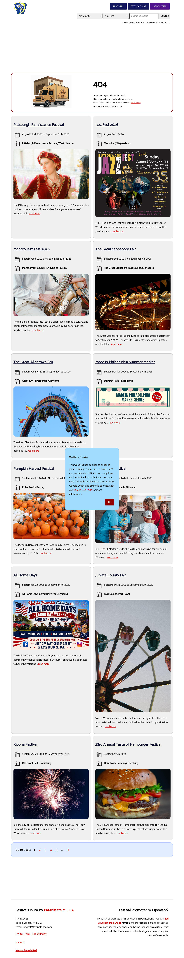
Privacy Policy (22, 934)
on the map (136, 103)
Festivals (118, 6)
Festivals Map (138, 6)
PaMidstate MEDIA (59, 910)
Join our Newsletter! (26, 950)
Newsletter (160, 6)
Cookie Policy (39, 934)
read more (34, 214)
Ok (109, 502)
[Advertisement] (92, 50)
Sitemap (19, 942)
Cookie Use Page (82, 490)
